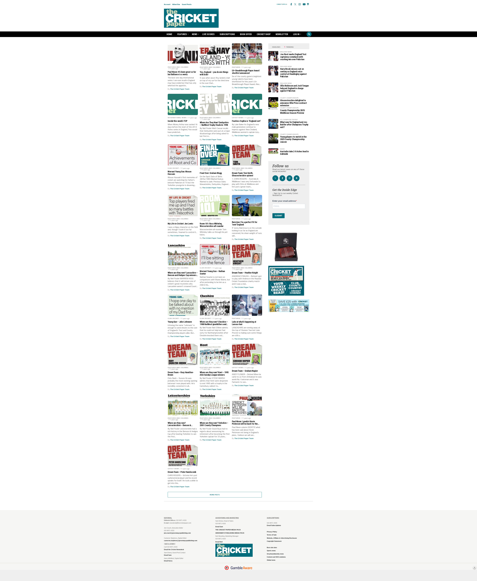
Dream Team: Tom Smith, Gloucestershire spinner (242, 174)
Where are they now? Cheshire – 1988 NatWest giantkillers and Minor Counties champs (214, 323)
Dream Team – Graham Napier (245, 371)
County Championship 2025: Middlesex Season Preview (292, 111)
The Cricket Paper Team (179, 89)
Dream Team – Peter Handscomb (182, 472)
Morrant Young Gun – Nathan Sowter (212, 272)
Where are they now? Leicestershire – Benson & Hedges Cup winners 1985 (179, 424)
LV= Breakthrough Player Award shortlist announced (245, 71)
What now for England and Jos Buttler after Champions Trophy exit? (294, 124)
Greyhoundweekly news (275, 554)
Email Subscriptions (274, 525)
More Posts (215, 494)
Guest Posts (186, 4)
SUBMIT (278, 216)
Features (182, 34)
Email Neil (218, 542)
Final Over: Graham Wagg (211, 173)
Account (167, 4)
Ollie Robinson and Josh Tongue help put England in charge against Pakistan (294, 88)
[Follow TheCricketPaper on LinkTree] (308, 4)
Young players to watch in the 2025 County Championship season (293, 139)
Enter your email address (284, 201)
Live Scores (208, 34)
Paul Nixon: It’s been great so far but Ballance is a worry (182, 73)
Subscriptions (227, 34)
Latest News (237, 117)
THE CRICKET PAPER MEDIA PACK (228, 530)
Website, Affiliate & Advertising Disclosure (282, 538)
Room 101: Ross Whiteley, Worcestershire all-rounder (211, 224)
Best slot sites (272, 547)
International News (177, 117)
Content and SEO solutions (276, 557)
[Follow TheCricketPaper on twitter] (295, 4)
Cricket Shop (264, 34)
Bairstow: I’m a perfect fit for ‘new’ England (244, 223)
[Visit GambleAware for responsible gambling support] (241, 567)
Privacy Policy (272, 532)
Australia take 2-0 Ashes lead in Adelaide (294, 152)
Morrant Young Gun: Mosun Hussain (179, 172)
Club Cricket (173, 168)
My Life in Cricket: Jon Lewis (180, 223)
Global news (271, 560)
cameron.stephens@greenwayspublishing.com (180, 540)
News (194, 34)
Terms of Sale (272, 535)
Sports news (271, 551)
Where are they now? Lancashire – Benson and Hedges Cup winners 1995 (183, 273)
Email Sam (219, 527)
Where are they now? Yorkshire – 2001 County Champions (214, 424)
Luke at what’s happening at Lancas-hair (244, 323)
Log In (296, 34)
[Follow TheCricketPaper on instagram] (299, 4)
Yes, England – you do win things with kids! (214, 73)
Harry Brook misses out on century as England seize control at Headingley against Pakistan (293, 73)
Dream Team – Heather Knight (245, 272)
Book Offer (246, 34)
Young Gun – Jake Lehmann (180, 322)
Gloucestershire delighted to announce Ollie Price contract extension (293, 103)
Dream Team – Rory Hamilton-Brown (181, 373)
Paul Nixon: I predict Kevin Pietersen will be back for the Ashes (245, 422)
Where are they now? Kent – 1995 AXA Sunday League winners (214, 373)
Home (169, 34)
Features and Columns (178, 67)
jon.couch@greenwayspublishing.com (177, 533)
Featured (236, 67)
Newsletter (282, 34)
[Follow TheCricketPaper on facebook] (291, 4)
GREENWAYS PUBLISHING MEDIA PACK (229, 533)
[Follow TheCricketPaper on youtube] (303, 4)
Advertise (176, 4)
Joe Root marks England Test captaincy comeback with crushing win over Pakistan (293, 57)
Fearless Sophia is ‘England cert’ (246, 121)
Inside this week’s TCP (177, 121)
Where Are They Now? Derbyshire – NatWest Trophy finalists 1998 (214, 123)
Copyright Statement (274, 541)
